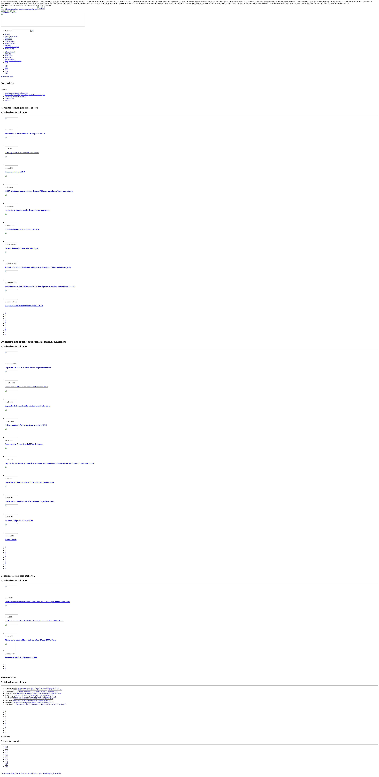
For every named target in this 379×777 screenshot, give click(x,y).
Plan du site (19, 773)
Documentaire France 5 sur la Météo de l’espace (24, 444)
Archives (7, 100)
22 (5, 318)
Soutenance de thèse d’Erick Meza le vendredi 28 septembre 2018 (38, 688)
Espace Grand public (11, 36)
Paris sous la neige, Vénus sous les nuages (21, 248)
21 (5, 316)
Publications (8, 40)
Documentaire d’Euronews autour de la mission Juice (26, 387)
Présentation (8, 55)
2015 (6, 754)
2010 (6, 763)
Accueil (7, 34)
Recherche (8, 57)
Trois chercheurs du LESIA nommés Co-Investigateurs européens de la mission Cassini (40, 287)
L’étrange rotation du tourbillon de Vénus (22, 153)
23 (5, 320)
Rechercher (8, 31)
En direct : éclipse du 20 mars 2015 (19, 521)
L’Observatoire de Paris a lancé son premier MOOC (26, 425)
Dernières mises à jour (8, 773)
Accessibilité (57, 773)
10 (5, 561)
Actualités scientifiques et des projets (16, 93)
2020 (6, 73)
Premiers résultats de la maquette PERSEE (22, 229)
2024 (6, 66)
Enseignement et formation (13, 61)
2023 (6, 68)
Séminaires (8, 38)
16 (5, 732)
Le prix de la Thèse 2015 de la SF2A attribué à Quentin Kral (29, 482)
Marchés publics (10, 43)
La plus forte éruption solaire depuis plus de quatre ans (27, 210)
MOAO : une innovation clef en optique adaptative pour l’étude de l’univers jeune (38, 267)
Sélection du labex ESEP (15, 172)
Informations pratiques (12, 47)
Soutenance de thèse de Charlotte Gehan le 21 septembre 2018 (33, 695)
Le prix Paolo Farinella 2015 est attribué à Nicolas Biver (27, 406)
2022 (6, 69)
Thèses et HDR (9, 98)
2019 (6, 747)
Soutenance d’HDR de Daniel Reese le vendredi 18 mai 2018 (32, 700)
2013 (6, 758)
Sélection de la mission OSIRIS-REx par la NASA (25, 134)
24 (5, 322)
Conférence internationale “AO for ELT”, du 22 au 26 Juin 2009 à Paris (34, 621)
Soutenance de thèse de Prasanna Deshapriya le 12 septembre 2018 (35, 697)
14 (5, 568)
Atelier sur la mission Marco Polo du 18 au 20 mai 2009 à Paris (30, 640)
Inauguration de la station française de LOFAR (24, 306)
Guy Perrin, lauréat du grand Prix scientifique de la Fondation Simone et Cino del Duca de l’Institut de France (49, 463)
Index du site (28, 773)
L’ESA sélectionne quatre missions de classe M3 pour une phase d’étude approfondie (39, 191)
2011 (6, 761)
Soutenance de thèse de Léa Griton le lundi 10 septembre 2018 (33, 699)
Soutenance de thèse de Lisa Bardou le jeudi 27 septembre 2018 (37, 692)
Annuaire (8, 45)
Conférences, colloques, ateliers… (15, 96)
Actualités (8, 54)
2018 (6, 749)
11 (5, 563)
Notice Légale (37, 773)
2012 (6, 759)
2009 (6, 765)
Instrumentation (9, 59)
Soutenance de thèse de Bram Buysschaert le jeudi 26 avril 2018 (33, 702)
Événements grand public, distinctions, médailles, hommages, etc (25, 95)
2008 (6, 766)
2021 (6, 71)
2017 (6, 750)
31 (5, 334)
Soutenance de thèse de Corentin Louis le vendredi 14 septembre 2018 (39, 693)
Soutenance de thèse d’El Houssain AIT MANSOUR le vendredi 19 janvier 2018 (41, 704)
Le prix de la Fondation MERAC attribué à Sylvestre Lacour (29, 501)
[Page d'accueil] (10, 52)
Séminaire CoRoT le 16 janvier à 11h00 (21, 657)
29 (5, 330)
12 (5, 565)
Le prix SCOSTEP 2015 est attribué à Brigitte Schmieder (28, 368)
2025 (6, 62)
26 (5, 325)
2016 (6, 752)
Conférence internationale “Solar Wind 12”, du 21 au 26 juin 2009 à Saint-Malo (37, 602)
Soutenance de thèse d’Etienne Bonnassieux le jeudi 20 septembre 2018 (40, 690)
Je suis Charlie (10, 540)
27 (5, 327)
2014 (6, 756)
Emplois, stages (9, 41)
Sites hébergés (47, 773)
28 (5, 329)
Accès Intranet (9, 48)
